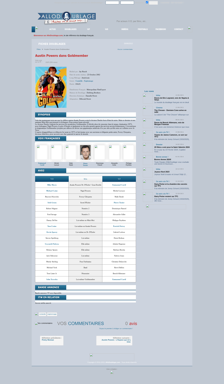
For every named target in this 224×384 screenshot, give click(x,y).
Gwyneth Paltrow (52, 244)
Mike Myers (52, 185)
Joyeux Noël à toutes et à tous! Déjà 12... (170, 174)
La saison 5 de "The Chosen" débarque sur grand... (171, 115)
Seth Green (52, 203)
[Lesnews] (149, 91)
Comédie (79, 81)
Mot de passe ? (177, 3)
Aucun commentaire (125, 49)
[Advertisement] (166, 68)
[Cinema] (159, 107)
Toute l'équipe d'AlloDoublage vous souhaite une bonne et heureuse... (171, 163)
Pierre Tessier (85, 164)
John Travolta (52, 279)
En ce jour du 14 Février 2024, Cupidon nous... (169, 151)
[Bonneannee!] (162, 157)
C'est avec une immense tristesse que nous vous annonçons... (171, 128)
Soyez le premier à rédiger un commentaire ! (116, 328)
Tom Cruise (51, 226)
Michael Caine (52, 191)
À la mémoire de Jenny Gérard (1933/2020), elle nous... (171, 140)
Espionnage (88, 81)
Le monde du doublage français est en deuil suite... (171, 103)
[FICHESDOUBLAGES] (52, 43)
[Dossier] (159, 144)
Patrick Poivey (119, 226)
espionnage (52, 314)
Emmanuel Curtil (119, 185)
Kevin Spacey (52, 232)
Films (39, 49)
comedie (42, 314)
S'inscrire (165, 3)
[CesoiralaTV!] (162, 132)
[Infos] (158, 95)
